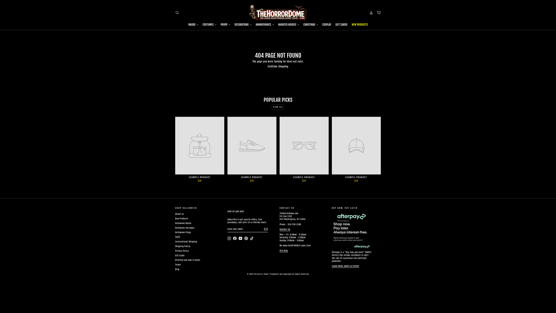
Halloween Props (183, 232)
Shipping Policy (182, 246)
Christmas (309, 24)
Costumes (208, 24)
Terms (178, 264)
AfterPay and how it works (187, 260)
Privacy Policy (182, 251)
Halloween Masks (183, 223)
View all (278, 107)
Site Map (284, 250)
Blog (177, 269)
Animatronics (264, 24)
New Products (360, 24)
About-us (179, 214)
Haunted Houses (287, 24)
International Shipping (186, 241)
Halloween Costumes (185, 227)
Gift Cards (341, 24)
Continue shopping (278, 66)
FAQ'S (177, 237)
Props (224, 24)
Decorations (242, 24)
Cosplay (326, 24)
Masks (192, 24)
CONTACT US (285, 229)
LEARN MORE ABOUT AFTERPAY (345, 266)
